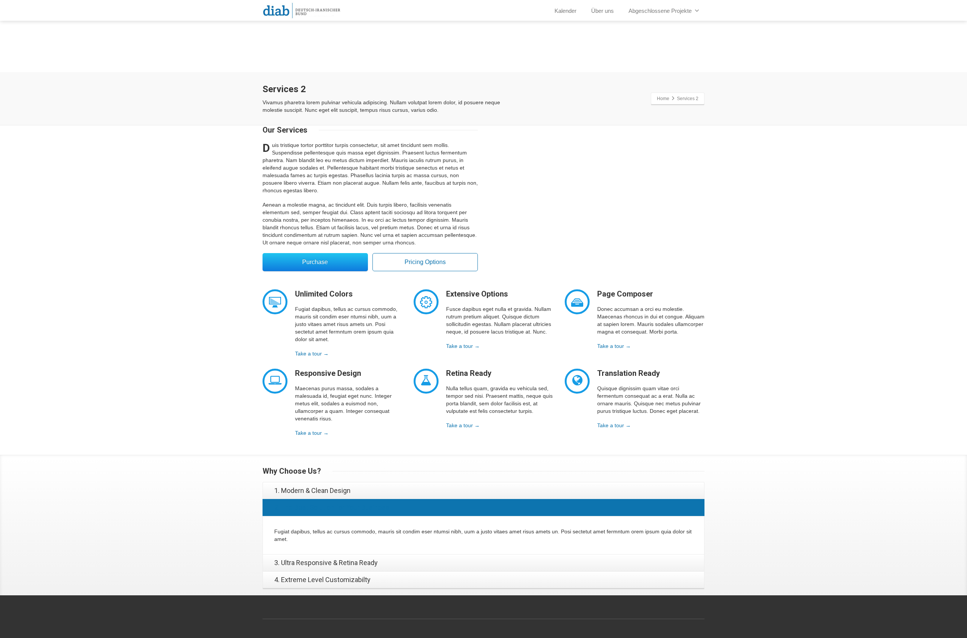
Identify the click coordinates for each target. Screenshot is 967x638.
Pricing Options (425, 262)
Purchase (315, 262)
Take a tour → (312, 354)
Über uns (602, 11)
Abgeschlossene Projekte (660, 11)
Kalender (565, 11)
